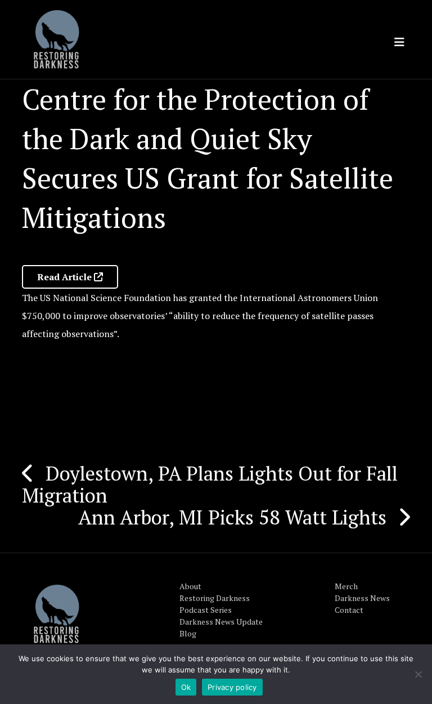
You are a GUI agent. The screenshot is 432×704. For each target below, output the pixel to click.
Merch (346, 586)
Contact (349, 609)
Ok (186, 687)
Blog (187, 633)
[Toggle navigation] (399, 42)
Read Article (65, 277)
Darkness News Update (221, 621)
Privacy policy (232, 687)
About (190, 586)
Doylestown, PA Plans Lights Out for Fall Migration (210, 484)
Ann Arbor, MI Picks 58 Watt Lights (232, 517)
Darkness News (362, 598)
